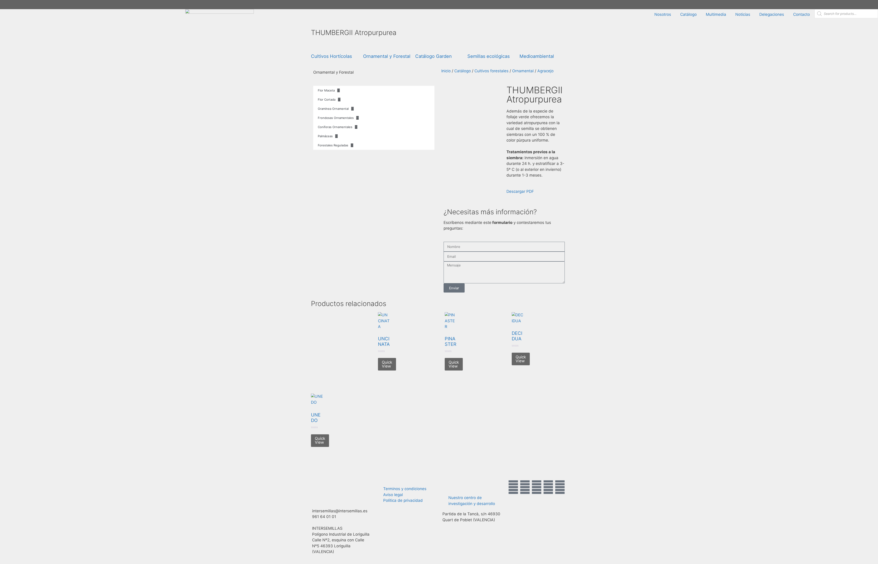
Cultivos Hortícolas (331, 56)
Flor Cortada (326, 99)
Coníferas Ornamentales (335, 127)
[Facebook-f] (513, 487)
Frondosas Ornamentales (336, 118)
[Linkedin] (560, 487)
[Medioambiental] (525, 46)
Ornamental (523, 71)
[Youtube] (548, 487)
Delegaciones (771, 14)
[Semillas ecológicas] (473, 46)
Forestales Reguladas (333, 145)
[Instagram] (536, 487)
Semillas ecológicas (488, 56)
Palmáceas (325, 136)
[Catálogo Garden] (421, 46)
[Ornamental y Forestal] (369, 46)
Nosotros (662, 14)
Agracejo (545, 71)
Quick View (387, 364)
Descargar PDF (520, 191)
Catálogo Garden (433, 56)
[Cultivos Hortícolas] (316, 46)
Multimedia (716, 14)
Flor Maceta (326, 90)
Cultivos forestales (491, 71)
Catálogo (688, 14)
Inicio (446, 71)
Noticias (742, 14)
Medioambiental (536, 56)
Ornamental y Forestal (386, 56)
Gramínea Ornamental (333, 108)
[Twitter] (525, 487)
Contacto (801, 14)
